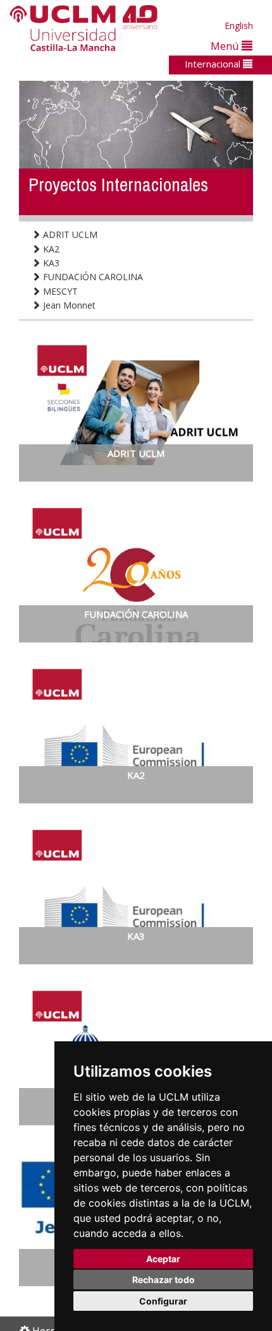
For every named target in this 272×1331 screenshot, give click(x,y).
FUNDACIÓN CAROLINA (91, 277)
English (239, 26)
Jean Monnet (68, 305)
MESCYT (59, 291)
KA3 (49, 263)
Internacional (214, 63)
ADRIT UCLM (68, 234)
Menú (226, 45)
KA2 (49, 249)
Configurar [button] (163, 1301)
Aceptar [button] (163, 1258)
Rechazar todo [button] (163, 1279)
